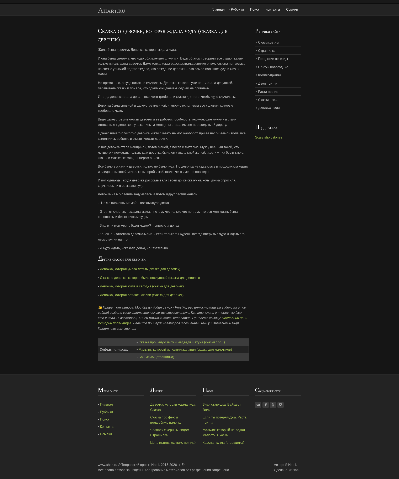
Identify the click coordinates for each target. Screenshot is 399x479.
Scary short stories (268, 137)
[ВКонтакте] (258, 405)
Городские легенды (273, 59)
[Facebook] (265, 405)
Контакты (273, 9)
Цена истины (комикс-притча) (173, 442)
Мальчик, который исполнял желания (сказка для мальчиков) (185, 349)
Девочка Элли (269, 108)
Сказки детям (268, 42)
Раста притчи (268, 92)
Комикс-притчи (269, 75)
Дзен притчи (267, 83)
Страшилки (267, 50)
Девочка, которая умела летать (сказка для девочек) (140, 269)
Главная (218, 9)
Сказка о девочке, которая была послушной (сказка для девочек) (150, 278)
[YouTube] (273, 405)
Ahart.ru (111, 10)
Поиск (254, 9)
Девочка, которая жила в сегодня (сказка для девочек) (142, 286)
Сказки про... (268, 100)
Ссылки (292, 9)
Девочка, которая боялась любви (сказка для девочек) (141, 295)
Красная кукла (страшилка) (223, 442)
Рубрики (237, 9)
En (183, 465)
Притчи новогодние (273, 67)
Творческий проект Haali (140, 465)
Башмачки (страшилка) (156, 357)
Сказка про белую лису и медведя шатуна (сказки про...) (182, 342)
